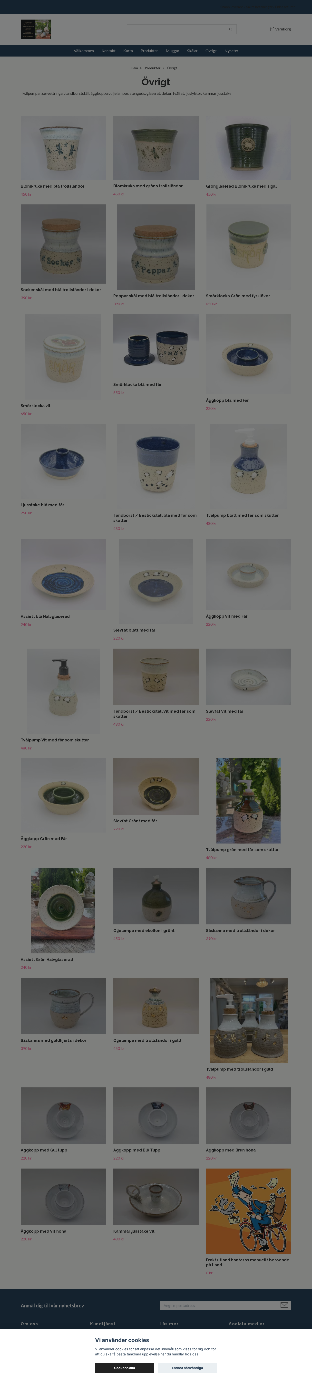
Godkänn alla (124, 1368)
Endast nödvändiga (187, 1368)
